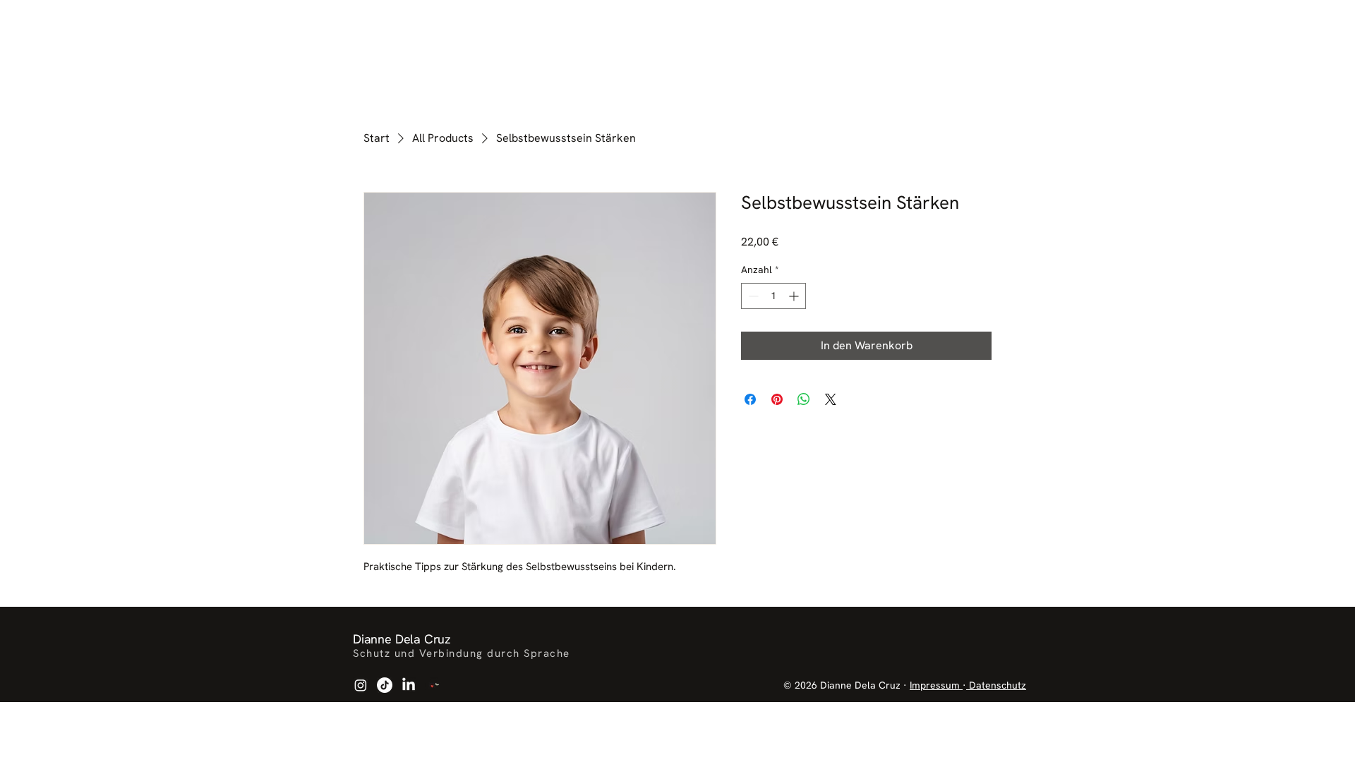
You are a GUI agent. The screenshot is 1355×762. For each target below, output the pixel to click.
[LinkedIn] (408, 685)
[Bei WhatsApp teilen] (803, 399)
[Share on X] (830, 399)
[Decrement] (752, 296)
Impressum (936, 685)
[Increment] (795, 296)
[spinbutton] (773, 296)
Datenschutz (996, 685)
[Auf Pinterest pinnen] (777, 399)
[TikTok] (384, 685)
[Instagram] (360, 685)
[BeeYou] (432, 685)
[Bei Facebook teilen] (750, 399)
